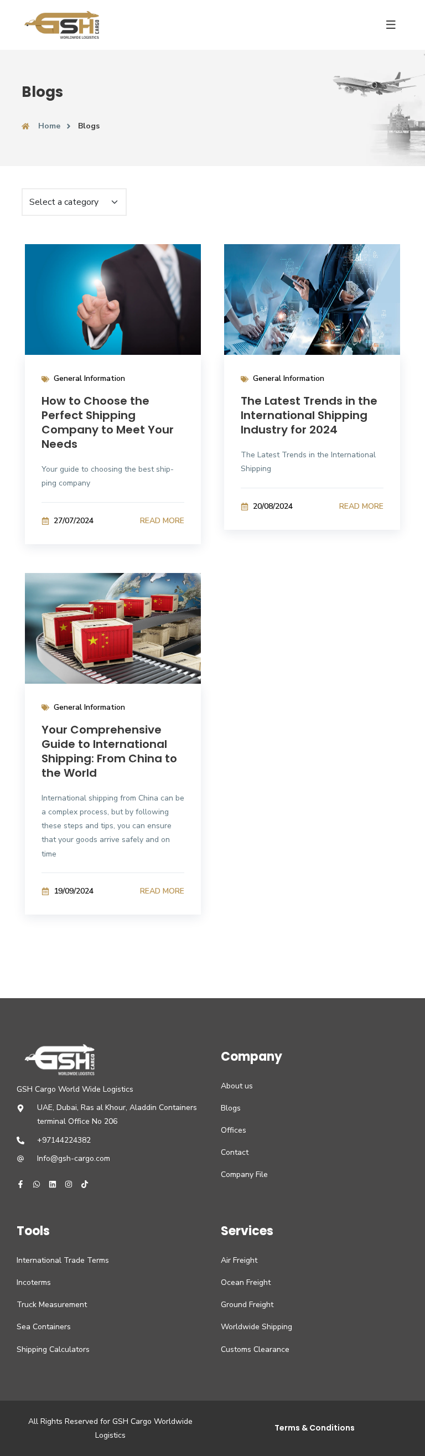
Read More (162, 520)
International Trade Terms (63, 1260)
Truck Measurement (52, 1304)
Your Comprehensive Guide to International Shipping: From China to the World (109, 751)
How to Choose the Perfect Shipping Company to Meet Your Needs (108, 422)
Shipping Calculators (53, 1349)
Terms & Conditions (314, 1427)
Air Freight (239, 1260)
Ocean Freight (246, 1282)
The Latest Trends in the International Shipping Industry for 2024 (309, 415)
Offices (233, 1130)
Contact (234, 1152)
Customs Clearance (255, 1349)
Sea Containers (44, 1326)
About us (237, 1086)
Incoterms (34, 1282)
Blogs (231, 1108)
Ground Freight (247, 1304)
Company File (244, 1174)
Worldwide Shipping (256, 1326)
